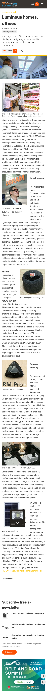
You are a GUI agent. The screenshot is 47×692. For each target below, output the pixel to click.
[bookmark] (43, 682)
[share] (43, 676)
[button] (42, 4)
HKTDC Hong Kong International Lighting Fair (22, 571)
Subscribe (11, 652)
